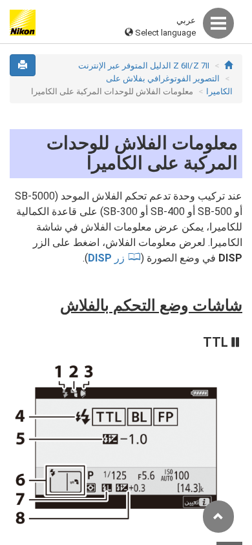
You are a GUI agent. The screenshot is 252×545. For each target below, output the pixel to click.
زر (106, 258)
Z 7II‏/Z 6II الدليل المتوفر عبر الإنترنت (143, 65)
